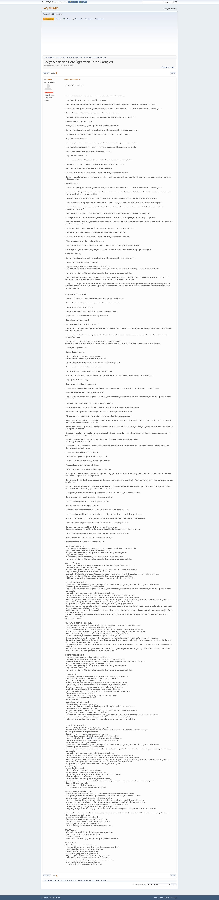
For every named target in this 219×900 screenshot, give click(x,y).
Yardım (156, 898)
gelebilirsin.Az (92, 738)
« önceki (164, 67)
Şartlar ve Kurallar (164, 898)
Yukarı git (46, 875)
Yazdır (173, 73)
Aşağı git (46, 73)
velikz (49, 79)
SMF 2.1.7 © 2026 (46, 897)
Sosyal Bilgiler (50, 7)
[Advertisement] (109, 38)
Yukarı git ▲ (174, 898)
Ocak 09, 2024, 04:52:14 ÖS (72, 79)
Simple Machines (56, 897)
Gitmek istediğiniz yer (139, 884)
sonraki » (171, 67)
